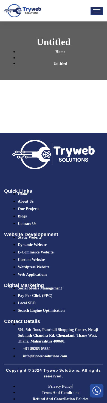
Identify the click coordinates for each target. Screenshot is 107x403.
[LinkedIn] (58, 179)
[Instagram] (67, 179)
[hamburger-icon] (97, 11)
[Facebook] (39, 179)
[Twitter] (49, 179)
